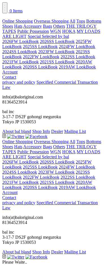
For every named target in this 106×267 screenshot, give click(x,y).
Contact (9, 77)
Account (10, 72)
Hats (18, 26)
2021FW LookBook (20, 61)
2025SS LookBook (40, 46)
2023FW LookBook (56, 51)
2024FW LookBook (77, 46)
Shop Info (41, 131)
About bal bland (16, 131)
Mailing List (75, 131)
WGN (55, 31)
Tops (80, 21)
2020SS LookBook (40, 66)
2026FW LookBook (20, 41)
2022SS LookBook (77, 56)
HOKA (68, 31)
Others (59, 26)
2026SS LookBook (57, 41)
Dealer (57, 131)
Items (16, 10)
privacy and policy (18, 82)
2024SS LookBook (19, 51)
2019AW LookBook (77, 66)
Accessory (32, 26)
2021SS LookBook (57, 61)
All (72, 21)
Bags (47, 26)
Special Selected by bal (48, 36)
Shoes (7, 26)
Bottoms (93, 21)
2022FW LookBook (41, 56)
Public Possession (33, 31)
